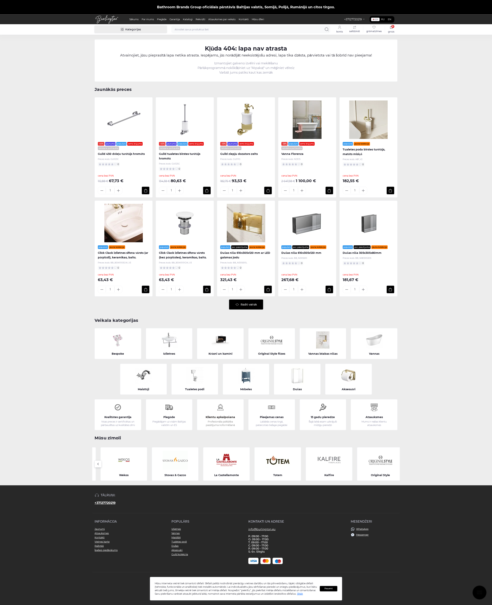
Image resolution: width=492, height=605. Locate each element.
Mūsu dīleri (258, 19)
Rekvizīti (200, 19)
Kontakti (244, 19)
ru (383, 19)
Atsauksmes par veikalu (222, 19)
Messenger (362, 534)
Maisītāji (176, 537)
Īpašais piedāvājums (106, 550)
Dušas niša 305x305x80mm (362, 253)
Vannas (175, 533)
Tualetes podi (179, 541)
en (389, 19)
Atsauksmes (102, 533)
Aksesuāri (177, 550)
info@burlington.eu (261, 529)
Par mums (148, 19)
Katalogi (188, 19)
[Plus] (118, 190)
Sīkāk (300, 593)
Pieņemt (328, 588)
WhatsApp (362, 529)
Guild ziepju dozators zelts (239, 154)
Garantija (175, 19)
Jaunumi (100, 529)
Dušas (175, 545)
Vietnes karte (102, 541)
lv (376, 19)
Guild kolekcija (179, 554)
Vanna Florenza (292, 154)
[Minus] (102, 190)
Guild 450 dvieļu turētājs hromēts (121, 154)
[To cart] (145, 190)
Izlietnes (176, 529)
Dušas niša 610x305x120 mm (301, 253)
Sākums (134, 19)
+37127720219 (105, 503)
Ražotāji (99, 545)
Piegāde (161, 19)
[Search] (326, 29)
